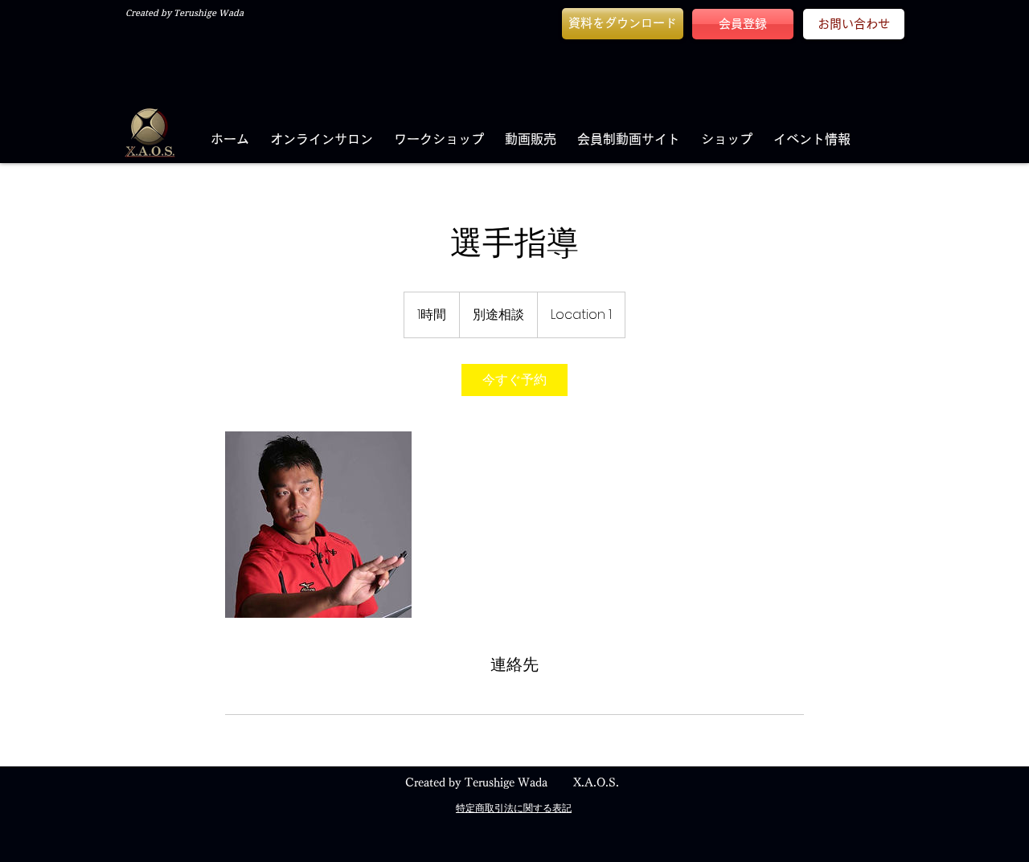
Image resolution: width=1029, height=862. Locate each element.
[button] (622, 23)
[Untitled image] (318, 524)
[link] (514, 380)
